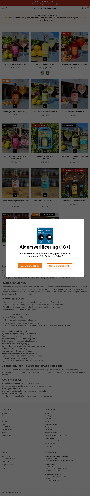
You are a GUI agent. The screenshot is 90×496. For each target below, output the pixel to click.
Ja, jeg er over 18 (30, 266)
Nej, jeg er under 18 (59, 266)
